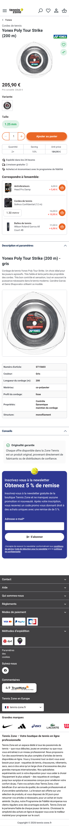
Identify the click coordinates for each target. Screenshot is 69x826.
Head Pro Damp (22, 189)
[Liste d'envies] (48, 10)
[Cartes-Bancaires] (32, 621)
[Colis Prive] (19, 641)
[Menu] (4, 10)
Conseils (7, 431)
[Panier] (64, 10)
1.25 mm (11, 124)
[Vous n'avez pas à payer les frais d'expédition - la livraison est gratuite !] (27, 164)
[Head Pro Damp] (8, 187)
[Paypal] (19, 621)
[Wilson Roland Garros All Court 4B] (8, 226)
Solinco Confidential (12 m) (28, 204)
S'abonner (37, 536)
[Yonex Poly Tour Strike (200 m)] (7, 105)
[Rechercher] (40, 10)
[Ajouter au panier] (62, 187)
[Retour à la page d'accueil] (16, 10)
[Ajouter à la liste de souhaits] (63, 44)
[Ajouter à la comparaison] (63, 52)
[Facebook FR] (5, 670)
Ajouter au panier (46, 136)
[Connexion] (56, 10)
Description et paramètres (17, 245)
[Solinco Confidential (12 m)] (8, 202)
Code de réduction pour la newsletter (31, 549)
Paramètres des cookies (5, 653)
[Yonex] (60, 36)
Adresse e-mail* (14, 519)
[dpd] (7, 641)
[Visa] (7, 621)
